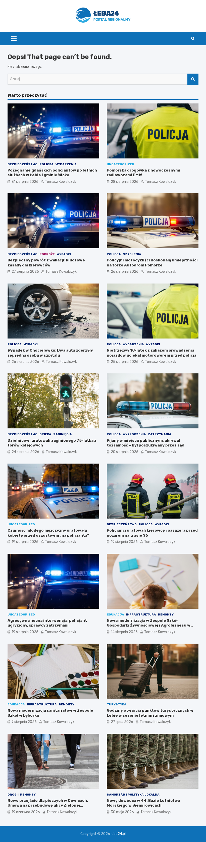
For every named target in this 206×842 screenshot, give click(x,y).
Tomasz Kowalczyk (60, 182)
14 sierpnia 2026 (124, 632)
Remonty (166, 614)
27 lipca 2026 (122, 722)
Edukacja (115, 614)
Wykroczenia (134, 434)
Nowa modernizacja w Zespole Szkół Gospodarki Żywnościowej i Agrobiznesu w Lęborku (148, 625)
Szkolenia (132, 254)
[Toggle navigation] (14, 38)
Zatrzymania (159, 434)
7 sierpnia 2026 (24, 722)
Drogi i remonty (22, 794)
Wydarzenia (66, 164)
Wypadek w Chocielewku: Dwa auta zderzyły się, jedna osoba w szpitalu (50, 353)
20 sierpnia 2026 (124, 452)
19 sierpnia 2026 (25, 542)
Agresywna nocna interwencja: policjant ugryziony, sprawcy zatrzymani (47, 623)
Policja (46, 164)
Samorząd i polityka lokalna (133, 794)
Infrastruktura (141, 614)
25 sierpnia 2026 (124, 362)
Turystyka (116, 704)
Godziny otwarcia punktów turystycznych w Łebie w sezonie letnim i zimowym (150, 713)
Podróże (47, 254)
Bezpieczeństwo (22, 164)
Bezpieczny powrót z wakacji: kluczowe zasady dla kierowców (46, 262)
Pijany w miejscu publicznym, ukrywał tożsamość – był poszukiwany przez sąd (145, 443)
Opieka (45, 434)
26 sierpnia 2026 (124, 271)
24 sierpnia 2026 (25, 452)
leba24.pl (118, 834)
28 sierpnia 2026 (124, 182)
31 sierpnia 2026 (25, 182)
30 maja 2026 (122, 812)
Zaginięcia (62, 434)
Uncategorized (120, 164)
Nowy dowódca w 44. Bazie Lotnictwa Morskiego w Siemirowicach (143, 803)
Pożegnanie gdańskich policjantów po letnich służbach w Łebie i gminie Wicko (52, 173)
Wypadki (64, 254)
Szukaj (192, 79)
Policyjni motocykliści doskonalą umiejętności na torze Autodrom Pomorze (152, 262)
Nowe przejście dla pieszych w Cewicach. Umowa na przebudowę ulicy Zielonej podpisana (48, 805)
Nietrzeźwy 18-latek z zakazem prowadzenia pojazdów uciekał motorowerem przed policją (151, 353)
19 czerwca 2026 (26, 812)
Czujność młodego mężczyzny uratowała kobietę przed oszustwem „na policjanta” (48, 533)
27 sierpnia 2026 (25, 271)
